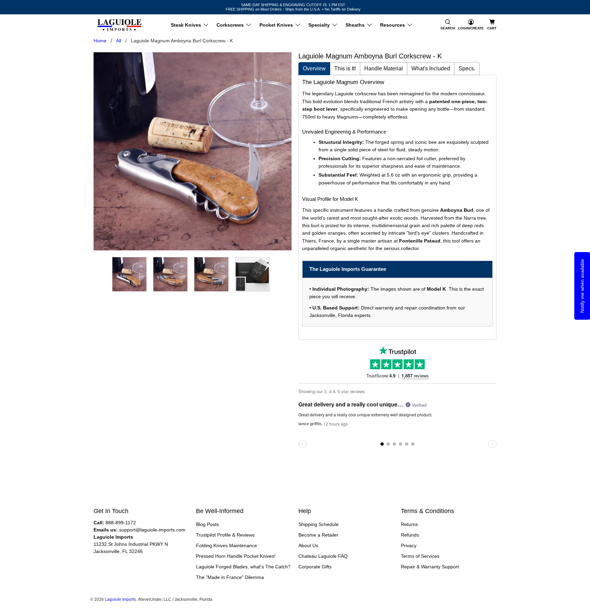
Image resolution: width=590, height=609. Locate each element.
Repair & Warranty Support (430, 566)
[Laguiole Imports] (119, 25)
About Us (308, 545)
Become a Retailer (318, 535)
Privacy (409, 545)
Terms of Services (420, 556)
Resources (392, 25)
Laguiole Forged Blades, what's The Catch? (243, 566)
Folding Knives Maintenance (226, 545)
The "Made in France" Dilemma (230, 577)
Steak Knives (186, 25)
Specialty (319, 25)
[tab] (314, 68)
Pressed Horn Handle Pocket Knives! (236, 556)
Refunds (410, 535)
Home (100, 40)
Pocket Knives (276, 25)
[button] (447, 25)
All (118, 40)
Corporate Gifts (315, 566)
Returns (409, 524)
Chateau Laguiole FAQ (323, 556)
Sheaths (355, 25)
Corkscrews (230, 25)
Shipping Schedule (318, 524)
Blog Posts (207, 524)
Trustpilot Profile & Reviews (225, 535)
